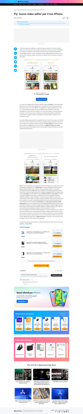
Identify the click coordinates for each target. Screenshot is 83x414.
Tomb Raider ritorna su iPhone (60, 381)
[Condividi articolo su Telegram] (15, 61)
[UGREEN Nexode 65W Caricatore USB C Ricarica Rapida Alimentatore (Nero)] (46, 319)
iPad (20, 4)
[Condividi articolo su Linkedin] (15, 57)
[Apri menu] (29, 1)
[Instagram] (61, 411)
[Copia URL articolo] (15, 70)
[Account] (68, 1)
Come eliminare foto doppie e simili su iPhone (23, 382)
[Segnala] (28, 284)
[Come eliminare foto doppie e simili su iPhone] (23, 374)
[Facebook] (55, 411)
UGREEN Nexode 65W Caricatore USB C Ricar (47, 325)
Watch (34, 4)
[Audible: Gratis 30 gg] (28, 319)
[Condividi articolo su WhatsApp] (15, 66)
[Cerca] (17, 2)
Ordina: (55, 270)
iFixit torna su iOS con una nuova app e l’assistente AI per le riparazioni (41, 402)
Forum (47, 4)
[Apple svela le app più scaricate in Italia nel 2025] (23, 393)
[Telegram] (64, 411)
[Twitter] (57, 411)
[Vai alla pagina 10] (46, 332)
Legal (60, 410)
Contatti (56, 410)
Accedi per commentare (56, 275)
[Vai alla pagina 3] (39, 332)
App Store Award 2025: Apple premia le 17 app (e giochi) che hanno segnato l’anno (60, 402)
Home (15, 9)
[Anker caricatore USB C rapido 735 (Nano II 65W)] (37, 319)
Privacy (63, 410)
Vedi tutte (63, 313)
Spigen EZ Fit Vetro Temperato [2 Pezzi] (65, 325)
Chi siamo (52, 410)
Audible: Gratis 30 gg (28, 324)
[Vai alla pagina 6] (42, 332)
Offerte (55, 4)
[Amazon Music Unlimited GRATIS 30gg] (19, 319)
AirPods (29, 4)
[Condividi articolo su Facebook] (15, 49)
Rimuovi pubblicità (41, 43)
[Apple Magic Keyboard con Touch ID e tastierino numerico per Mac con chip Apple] (55, 319)
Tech (51, 4)
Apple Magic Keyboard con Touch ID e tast (55, 325)
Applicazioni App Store (22, 9)
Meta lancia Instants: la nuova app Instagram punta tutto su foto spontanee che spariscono (41, 383)
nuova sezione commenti (24, 24)
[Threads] (63, 411)
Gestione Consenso (39, 411)
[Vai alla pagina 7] (43, 332)
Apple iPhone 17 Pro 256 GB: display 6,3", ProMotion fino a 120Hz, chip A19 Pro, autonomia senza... (38, 253)
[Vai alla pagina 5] (41, 332)
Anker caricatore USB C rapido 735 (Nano (37, 325)
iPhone (15, 4)
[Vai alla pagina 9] (45, 332)
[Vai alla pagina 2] (38, 332)
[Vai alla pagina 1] (37, 332)
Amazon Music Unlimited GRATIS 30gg (19, 325)
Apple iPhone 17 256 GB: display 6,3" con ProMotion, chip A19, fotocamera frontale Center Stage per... (38, 232)
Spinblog (29, 410)
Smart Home (41, 4)
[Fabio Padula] (15, 18)
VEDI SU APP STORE (41, 99)
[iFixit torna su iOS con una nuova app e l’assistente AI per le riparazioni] (41, 393)
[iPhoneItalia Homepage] (23, 2)
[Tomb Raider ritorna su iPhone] (60, 374)
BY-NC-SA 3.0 (32, 411)
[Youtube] (59, 411)
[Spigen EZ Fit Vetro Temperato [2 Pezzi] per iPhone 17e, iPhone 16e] (64, 319)
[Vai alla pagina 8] (44, 332)
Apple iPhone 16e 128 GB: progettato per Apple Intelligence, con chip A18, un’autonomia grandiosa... (37, 243)
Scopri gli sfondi (21, 301)
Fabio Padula (19, 17)
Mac (24, 4)
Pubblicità (67, 410)
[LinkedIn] (66, 411)
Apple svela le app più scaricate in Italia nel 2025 (23, 401)
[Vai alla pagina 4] (40, 332)
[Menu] (15, 2)
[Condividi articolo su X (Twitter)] (15, 53)
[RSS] (68, 411)
